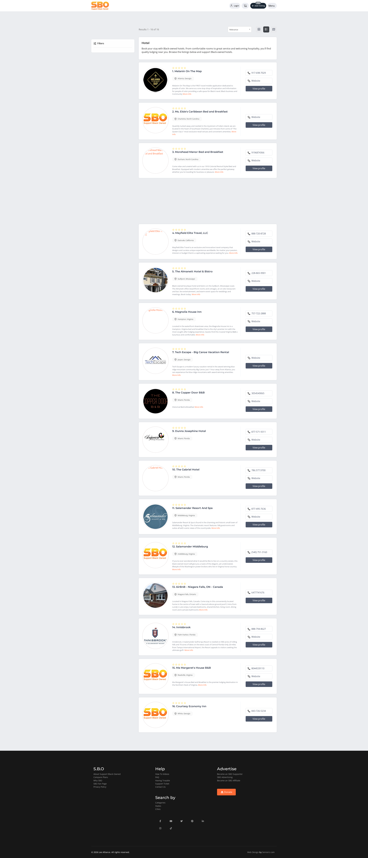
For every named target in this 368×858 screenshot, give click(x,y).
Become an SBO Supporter (230, 774)
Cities (158, 809)
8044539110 (257, 668)
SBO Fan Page (100, 783)
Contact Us (160, 786)
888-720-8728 (258, 233)
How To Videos (162, 774)
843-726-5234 (258, 710)
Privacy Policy (99, 786)
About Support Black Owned (107, 774)
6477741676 (257, 592)
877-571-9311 (258, 431)
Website (255, 80)
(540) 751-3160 (259, 552)
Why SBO (97, 780)
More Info (187, 94)
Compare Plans (100, 777)
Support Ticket (162, 783)
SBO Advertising (225, 777)
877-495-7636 (258, 508)
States (158, 806)
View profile (259, 88)
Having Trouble (162, 780)
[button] (258, 6)
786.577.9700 (258, 470)
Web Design (253, 852)
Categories (160, 802)
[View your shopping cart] (245, 6)
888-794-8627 (258, 628)
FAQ (157, 777)
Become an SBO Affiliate (228, 780)
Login (236, 5)
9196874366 (257, 152)
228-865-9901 (258, 273)
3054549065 (257, 393)
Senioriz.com (268, 852)
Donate (228, 792)
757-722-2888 (258, 313)
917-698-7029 (258, 72)
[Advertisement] (208, 202)
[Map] (274, 29)
